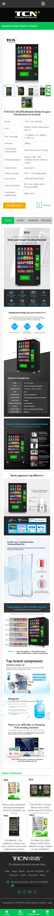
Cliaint (23, 875)
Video (42, 875)
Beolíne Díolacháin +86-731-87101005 (29, 882)
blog (49, 902)
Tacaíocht (13, 875)
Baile (7, 871)
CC (47, 871)
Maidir (22, 871)
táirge (14, 871)
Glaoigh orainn (14, 205)
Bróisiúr (47, 205)
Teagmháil (33, 875)
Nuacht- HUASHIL (35, 871)
